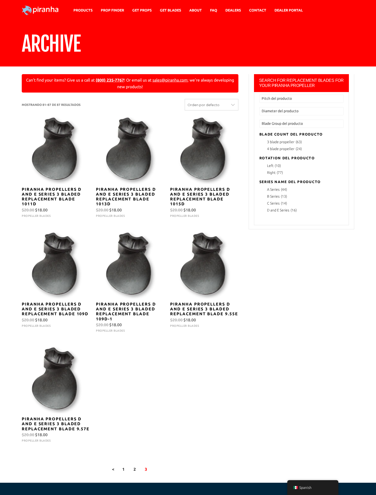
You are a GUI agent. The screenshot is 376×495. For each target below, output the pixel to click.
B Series (277, 196)
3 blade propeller (284, 142)
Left (274, 166)
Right (275, 173)
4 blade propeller (284, 149)
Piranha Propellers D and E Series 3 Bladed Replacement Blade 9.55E (204, 309)
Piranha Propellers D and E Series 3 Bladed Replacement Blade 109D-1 (126, 311)
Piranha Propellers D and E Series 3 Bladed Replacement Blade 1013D (126, 196)
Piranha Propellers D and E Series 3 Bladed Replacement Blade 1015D (200, 196)
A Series (277, 189)
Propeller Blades (36, 215)
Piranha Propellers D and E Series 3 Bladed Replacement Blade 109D (55, 309)
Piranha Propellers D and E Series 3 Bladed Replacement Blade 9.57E (56, 424)
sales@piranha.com (169, 80)
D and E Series (282, 210)
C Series (277, 203)
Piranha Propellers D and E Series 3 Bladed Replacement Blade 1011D (52, 196)
